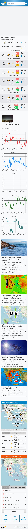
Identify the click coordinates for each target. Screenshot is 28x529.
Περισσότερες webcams (13, 124)
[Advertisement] (14, 21)
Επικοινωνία (17, 527)
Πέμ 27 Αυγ (6, 433)
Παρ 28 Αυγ (14, 433)
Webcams (23, 519)
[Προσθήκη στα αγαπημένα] (14, 37)
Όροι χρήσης (24, 527)
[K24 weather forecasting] (3, 3)
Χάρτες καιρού (6, 520)
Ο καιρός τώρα (15, 520)
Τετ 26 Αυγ (5, 487)
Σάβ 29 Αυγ (22, 433)
